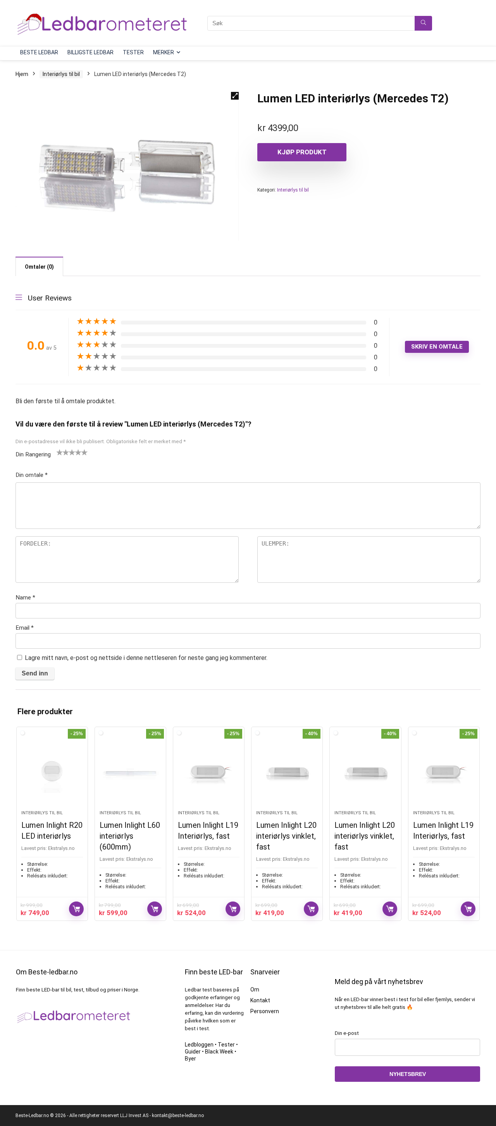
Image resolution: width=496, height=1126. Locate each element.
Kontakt (260, 1000)
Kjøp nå (76, 908)
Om (254, 989)
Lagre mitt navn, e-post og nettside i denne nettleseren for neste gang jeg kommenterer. (146, 657)
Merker (163, 52)
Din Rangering (33, 454)
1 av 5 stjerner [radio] (60, 452)
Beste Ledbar (39, 52)
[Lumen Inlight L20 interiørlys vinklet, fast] (287, 772)
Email (25, 627)
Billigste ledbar (90, 52)
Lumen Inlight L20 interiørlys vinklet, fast (286, 835)
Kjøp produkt (302, 152)
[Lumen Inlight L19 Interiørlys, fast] (208, 772)
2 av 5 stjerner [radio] (63, 452)
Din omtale (32, 474)
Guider (193, 1051)
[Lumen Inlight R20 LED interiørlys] (52, 772)
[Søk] (423, 23)
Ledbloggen (199, 1044)
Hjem (22, 74)
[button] (235, 96)
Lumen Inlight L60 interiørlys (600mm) (130, 835)
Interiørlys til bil (61, 74)
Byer (190, 1058)
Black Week (219, 1051)
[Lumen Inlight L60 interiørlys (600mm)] (130, 772)
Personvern (264, 1011)
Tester (133, 52)
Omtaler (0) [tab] (39, 267)
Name (25, 597)
